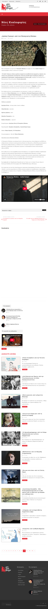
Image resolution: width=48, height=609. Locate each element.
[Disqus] (24, 246)
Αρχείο (4, 348)
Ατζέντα (19, 578)
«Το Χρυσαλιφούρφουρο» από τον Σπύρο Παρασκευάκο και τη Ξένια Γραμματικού (34, 434)
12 (29, 550)
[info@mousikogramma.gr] (45, 1)
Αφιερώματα (20, 580)
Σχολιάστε (11, 38)
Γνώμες (19, 574)
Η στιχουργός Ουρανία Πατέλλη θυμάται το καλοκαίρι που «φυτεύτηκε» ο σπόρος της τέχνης (13, 317)
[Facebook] (37, 1)
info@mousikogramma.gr (41, 605)
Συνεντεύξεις (20, 570)
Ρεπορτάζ (20, 572)
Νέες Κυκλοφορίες (22, 576)
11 (27, 550)
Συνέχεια (25, 369)
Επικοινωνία (11, 1)
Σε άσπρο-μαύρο (21, 582)
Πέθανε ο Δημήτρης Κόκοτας (12, 324)
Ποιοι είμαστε (5, 1)
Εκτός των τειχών (21, 584)
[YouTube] (42, 1)
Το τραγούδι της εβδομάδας (9, 331)
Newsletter (18, 1)
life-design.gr (8, 604)
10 (24, 550)
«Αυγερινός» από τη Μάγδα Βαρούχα (33, 528)
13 (32, 550)
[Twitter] (40, 1)
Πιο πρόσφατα (6, 306)
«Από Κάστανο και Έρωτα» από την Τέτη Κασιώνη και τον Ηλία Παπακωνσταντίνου (33, 378)
